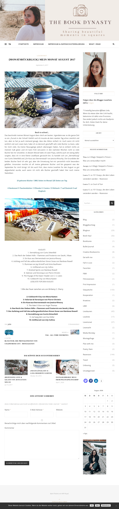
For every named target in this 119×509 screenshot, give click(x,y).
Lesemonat (42, 56)
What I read (95, 44)
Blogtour (86, 230)
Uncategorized (88, 371)
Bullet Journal (88, 246)
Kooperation (88, 295)
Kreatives (86, 300)
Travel (85, 360)
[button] (86, 381)
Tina (85, 157)
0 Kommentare (73, 324)
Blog (85, 219)
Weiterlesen (106, 505)
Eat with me (87, 257)
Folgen (91, 103)
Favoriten (87, 268)
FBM (85, 273)
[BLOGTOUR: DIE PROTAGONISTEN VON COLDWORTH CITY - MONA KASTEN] (9, 332)
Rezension (87, 354)
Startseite (23, 44)
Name (8, 410)
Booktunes (87, 241)
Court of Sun (98, 184)
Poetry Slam (88, 349)
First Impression (89, 284)
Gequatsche (87, 290)
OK (92, 505)
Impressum (38, 44)
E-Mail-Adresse (37, 410)
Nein (97, 505)
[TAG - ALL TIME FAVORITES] (75, 332)
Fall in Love (87, 263)
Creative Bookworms (91, 252)
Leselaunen (87, 311)
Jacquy (86, 166)
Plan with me (88, 344)
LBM (85, 306)
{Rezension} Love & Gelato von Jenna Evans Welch (15, 380)
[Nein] (116, 506)
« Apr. (85, 433)
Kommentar (9, 428)
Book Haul (87, 236)
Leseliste (86, 317)
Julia (9, 324)
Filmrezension (88, 279)
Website (59, 410)
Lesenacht (87, 327)
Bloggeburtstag (89, 225)
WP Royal (65, 494)
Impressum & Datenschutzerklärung (66, 44)
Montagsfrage (88, 338)
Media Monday (89, 333)
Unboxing (87, 365)
